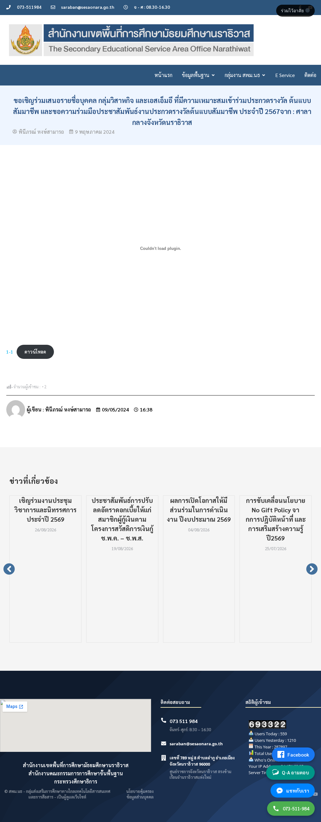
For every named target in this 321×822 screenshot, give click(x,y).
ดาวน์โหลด (35, 351)
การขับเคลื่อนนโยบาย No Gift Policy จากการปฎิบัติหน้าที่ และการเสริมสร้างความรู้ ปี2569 (276, 519)
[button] (9, 569)
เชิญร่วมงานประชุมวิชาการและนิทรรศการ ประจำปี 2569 (45, 509)
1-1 (9, 351)
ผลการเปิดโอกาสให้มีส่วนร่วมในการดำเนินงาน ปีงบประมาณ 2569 (199, 509)
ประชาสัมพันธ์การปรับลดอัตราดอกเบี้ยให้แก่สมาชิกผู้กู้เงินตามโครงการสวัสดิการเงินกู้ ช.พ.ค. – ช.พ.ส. (122, 519)
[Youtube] (315, 794)
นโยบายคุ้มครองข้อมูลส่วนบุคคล (140, 793)
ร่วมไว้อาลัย (293, 10)
